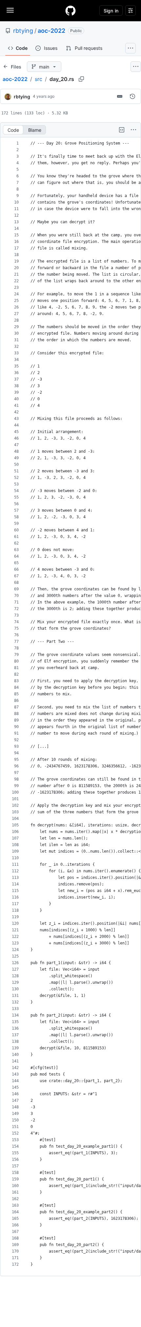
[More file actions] (133, 129)
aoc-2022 (51, 30)
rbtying (23, 30)
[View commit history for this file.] (132, 96)
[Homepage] (70, 10)
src (38, 79)
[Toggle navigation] (10, 10)
